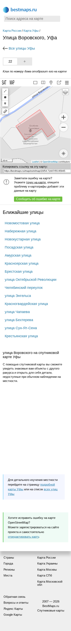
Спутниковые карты (50, 610)
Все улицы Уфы (22, 48)
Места (8, 575)
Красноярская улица (21, 263)
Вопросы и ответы (16, 602)
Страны (9, 557)
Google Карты (13, 614)
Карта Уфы (31, 30)
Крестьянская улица (21, 336)
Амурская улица (18, 255)
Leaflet (35, 161)
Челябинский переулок (24, 288)
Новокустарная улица (23, 239)
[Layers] (65, 92)
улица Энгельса (18, 296)
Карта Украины (47, 563)
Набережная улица (20, 231)
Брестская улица (19, 271)
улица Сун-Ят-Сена (21, 328)
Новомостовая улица (22, 223)
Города (8, 563)
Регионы (9, 569)
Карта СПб (44, 575)
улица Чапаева (17, 312)
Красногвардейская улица (26, 304)
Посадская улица (19, 247)
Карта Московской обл (49, 583)
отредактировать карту (23, 536)
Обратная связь (14, 596)
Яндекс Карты (13, 608)
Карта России (12, 30)
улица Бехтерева (19, 320)
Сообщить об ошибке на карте (38, 199)
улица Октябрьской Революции (30, 280)
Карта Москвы (47, 569)
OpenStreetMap (50, 161)
